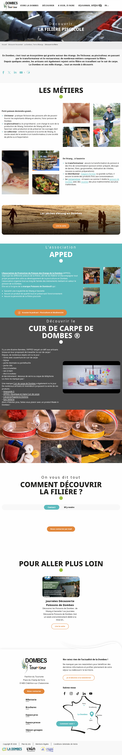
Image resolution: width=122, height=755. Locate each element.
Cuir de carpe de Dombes (24, 383)
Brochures (31, 707)
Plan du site (26, 744)
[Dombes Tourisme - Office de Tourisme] (9, 5)
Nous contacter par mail (61, 529)
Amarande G (8, 391)
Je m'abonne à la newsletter (78, 678)
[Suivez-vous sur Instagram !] (71, 694)
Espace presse (33, 722)
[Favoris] (95, 5)
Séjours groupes (34, 730)
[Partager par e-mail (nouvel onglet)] (21, 73)
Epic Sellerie (8, 399)
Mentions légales (42, 744)
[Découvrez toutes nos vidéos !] (91, 694)
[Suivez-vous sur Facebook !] (64, 694)
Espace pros (32, 714)
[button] (100, 5)
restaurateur (74, 179)
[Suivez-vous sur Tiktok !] (77, 694)
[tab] (51, 507)
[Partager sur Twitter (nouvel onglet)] (9, 73)
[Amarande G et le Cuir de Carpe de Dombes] (91, 377)
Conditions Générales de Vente (66, 744)
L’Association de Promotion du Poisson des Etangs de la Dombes (32, 273)
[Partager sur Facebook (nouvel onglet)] (3, 73)
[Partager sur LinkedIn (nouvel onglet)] (15, 73)
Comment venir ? (67, 724)
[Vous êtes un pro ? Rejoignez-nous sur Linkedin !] (84, 694)
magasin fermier (88, 173)
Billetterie (31, 699)
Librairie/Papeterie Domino (15, 396)
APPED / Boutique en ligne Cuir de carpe (21, 394)
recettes (84, 181)
